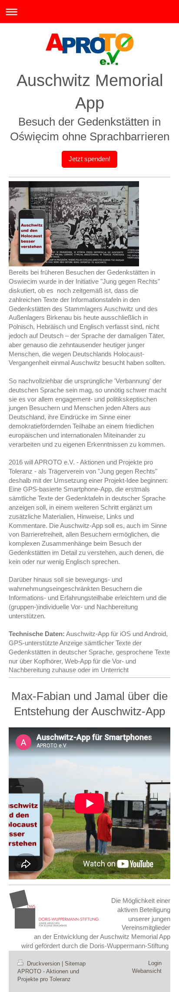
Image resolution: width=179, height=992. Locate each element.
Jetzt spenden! (89, 159)
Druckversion (43, 963)
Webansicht (147, 971)
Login (155, 963)
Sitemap (75, 963)
